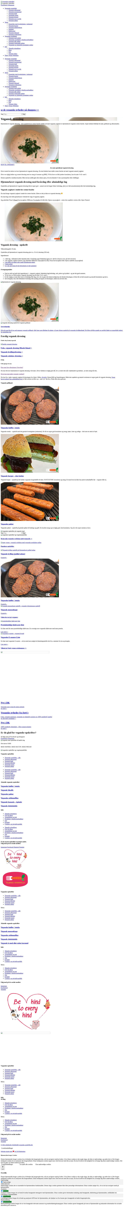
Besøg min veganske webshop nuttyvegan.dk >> (16, 539)
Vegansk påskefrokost (15, 27)
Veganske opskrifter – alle (12, 757)
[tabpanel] (62, 1186)
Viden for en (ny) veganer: (9, 617)
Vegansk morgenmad (15, 12)
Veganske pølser (7, 524)
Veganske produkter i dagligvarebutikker (21, 40)
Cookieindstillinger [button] (7, 1148)
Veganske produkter (11, 36)
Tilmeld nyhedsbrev (15, 48)
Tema (6, 22)
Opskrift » (4, 557)
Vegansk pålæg (13, 20)
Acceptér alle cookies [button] (26, 1164)
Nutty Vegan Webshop (12, 55)
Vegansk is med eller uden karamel (14, 943)
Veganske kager (13, 15)
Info (6, 47)
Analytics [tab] (4, 1189)
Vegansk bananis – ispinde (11, 802)
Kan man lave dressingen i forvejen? (12, 367)
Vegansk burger (13, 26)
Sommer (11, 29)
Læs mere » (4, 632)
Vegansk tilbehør (10, 763)
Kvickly (44, 377)
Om (10, 52)
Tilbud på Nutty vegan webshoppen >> (13, 648)
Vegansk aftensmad (14, 10)
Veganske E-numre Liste (10, 637)
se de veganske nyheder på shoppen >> (20, 110)
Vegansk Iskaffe (7, 790)
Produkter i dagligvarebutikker (14, 819)
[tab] (62, 367)
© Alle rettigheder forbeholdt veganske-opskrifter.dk (17, 1145)
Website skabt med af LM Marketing (13, 1151)
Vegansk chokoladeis (9, 806)
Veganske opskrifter (11, 8)
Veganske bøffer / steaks (10, 428)
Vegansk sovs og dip (15, 19)
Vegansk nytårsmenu (15, 34)
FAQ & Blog (9, 815)
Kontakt (7, 822)
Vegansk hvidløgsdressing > (12, 352)
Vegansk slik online (14, 41)
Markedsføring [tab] (5, 1200)
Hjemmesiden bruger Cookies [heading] (9, 1155)
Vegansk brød (13, 13)
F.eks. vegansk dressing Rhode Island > (16, 348)
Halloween (12, 31)
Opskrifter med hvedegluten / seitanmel (20, 24)
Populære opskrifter (7, 546)
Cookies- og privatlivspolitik (13, 824)
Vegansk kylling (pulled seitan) (13, 554)
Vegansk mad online (15, 38)
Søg (2, 114)
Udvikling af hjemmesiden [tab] (9, 1194)
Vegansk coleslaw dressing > (12, 356)
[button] (7, 164)
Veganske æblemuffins (9, 798)
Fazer (15, 200)
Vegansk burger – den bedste (12, 476)
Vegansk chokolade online (17, 43)
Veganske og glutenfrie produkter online (21, 45)
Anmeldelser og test (11, 817)
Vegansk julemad (14, 33)
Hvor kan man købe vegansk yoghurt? (12, 374)
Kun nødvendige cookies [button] (43, 1164)
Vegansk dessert (13, 17)
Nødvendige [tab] (4, 1180)
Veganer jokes (13, 54)
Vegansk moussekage (9, 610)
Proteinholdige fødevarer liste (12, 625)
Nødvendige (7, 1182)
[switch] (1, 1191)
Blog (10, 50)
